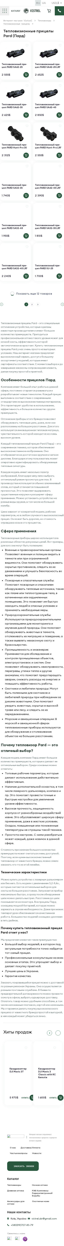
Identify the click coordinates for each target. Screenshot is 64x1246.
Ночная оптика (40, 1185)
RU (38, 3)
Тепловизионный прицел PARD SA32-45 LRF (14, 267)
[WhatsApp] (9, 1239)
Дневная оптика (15, 1190)
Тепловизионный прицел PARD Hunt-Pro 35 (14, 146)
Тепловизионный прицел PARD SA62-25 (14, 65)
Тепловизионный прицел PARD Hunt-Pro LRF (48, 146)
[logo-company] (32, 12)
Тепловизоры (14, 1185)
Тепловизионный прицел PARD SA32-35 (14, 186)
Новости (36, 1153)
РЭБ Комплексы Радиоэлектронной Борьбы (42, 1193)
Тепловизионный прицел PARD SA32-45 (14, 226)
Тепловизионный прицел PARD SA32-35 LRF (47, 226)
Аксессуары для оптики (15, 1202)
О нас (13, 1147)
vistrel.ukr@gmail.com (44, 1218)
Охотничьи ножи (40, 1201)
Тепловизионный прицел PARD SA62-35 (14, 106)
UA (44, 3)
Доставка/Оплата (30, 1147)
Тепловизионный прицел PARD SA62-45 (47, 106)
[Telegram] (17, 1239)
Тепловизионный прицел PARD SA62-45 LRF (48, 186)
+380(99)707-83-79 (22, 1225)
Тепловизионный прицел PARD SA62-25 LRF (47, 65)
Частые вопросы (18, 1153)
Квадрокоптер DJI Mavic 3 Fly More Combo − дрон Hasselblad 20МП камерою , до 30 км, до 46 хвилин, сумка (37, 1078)
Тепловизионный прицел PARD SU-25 (47, 267)
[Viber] (25, 1239)
